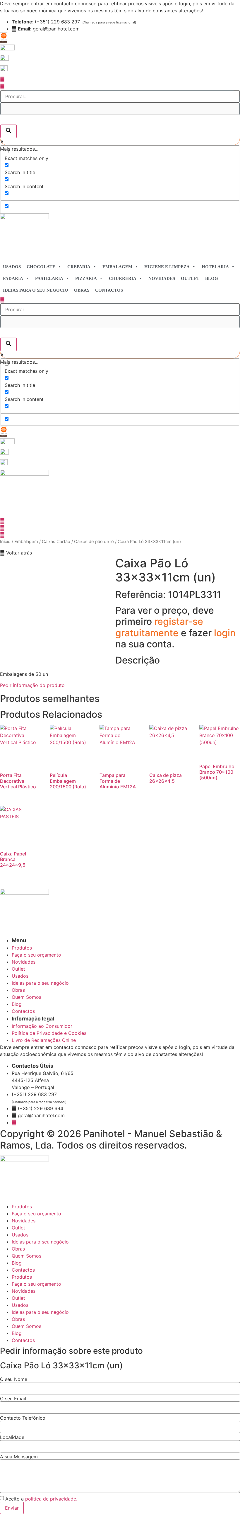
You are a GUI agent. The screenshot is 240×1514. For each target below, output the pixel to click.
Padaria (13, 278)
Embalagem (117, 266)
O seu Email (13, 1398)
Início (5, 541)
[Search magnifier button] (8, 131)
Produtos (22, 1207)
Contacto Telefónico (22, 1418)
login (225, 633)
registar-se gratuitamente (159, 627)
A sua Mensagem (19, 1456)
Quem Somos (26, 1256)
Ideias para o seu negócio (35, 290)
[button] (16, 553)
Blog (211, 278)
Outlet (190, 278)
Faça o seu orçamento (36, 1214)
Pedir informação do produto (32, 685)
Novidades (161, 278)
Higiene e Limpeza (167, 266)
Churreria (122, 278)
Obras (81, 290)
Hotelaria (215, 266)
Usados (12, 266)
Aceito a (41, 1498)
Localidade (12, 1437)
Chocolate (41, 266)
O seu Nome (13, 1379)
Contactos (109, 290)
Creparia (78, 266)
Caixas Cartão (56, 541)
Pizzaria (86, 278)
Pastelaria (49, 278)
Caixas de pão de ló (94, 541)
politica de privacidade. (51, 1499)
